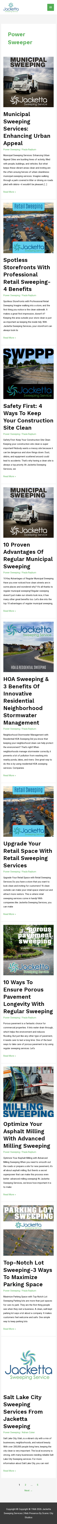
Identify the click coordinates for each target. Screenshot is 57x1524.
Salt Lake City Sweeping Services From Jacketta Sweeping (23, 1412)
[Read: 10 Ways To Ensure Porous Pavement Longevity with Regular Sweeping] (28, 950)
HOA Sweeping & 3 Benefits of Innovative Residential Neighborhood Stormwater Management (26, 701)
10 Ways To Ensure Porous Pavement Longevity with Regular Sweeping (28, 997)
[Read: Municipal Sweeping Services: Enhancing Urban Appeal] (28, 81)
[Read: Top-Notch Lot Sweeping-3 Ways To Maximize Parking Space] (28, 1230)
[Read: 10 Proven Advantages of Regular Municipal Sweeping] (28, 512)
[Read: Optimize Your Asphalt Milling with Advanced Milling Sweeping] (28, 1091)
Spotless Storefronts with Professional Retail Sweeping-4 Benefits (27, 274)
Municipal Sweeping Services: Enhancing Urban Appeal (26, 128)
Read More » (9, 191)
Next (28, 1490)
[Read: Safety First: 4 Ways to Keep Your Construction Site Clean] (28, 373)
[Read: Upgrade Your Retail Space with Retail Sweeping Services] (28, 811)
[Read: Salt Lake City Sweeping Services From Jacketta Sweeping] (28, 1364)
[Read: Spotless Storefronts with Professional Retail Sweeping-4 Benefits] (28, 227)
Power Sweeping (11, 149)
